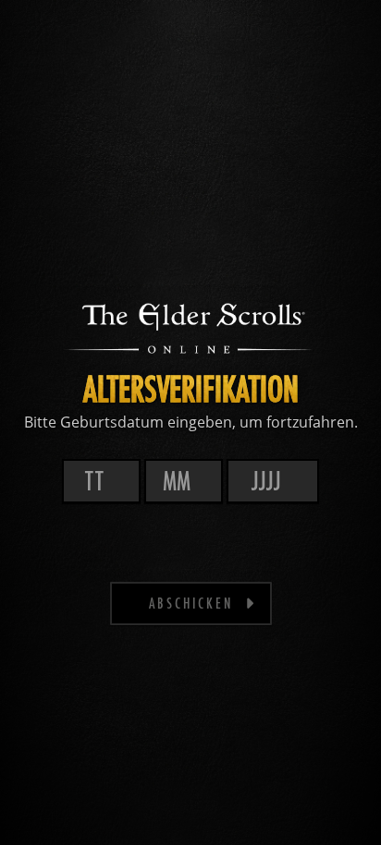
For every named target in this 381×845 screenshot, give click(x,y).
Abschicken (191, 602)
